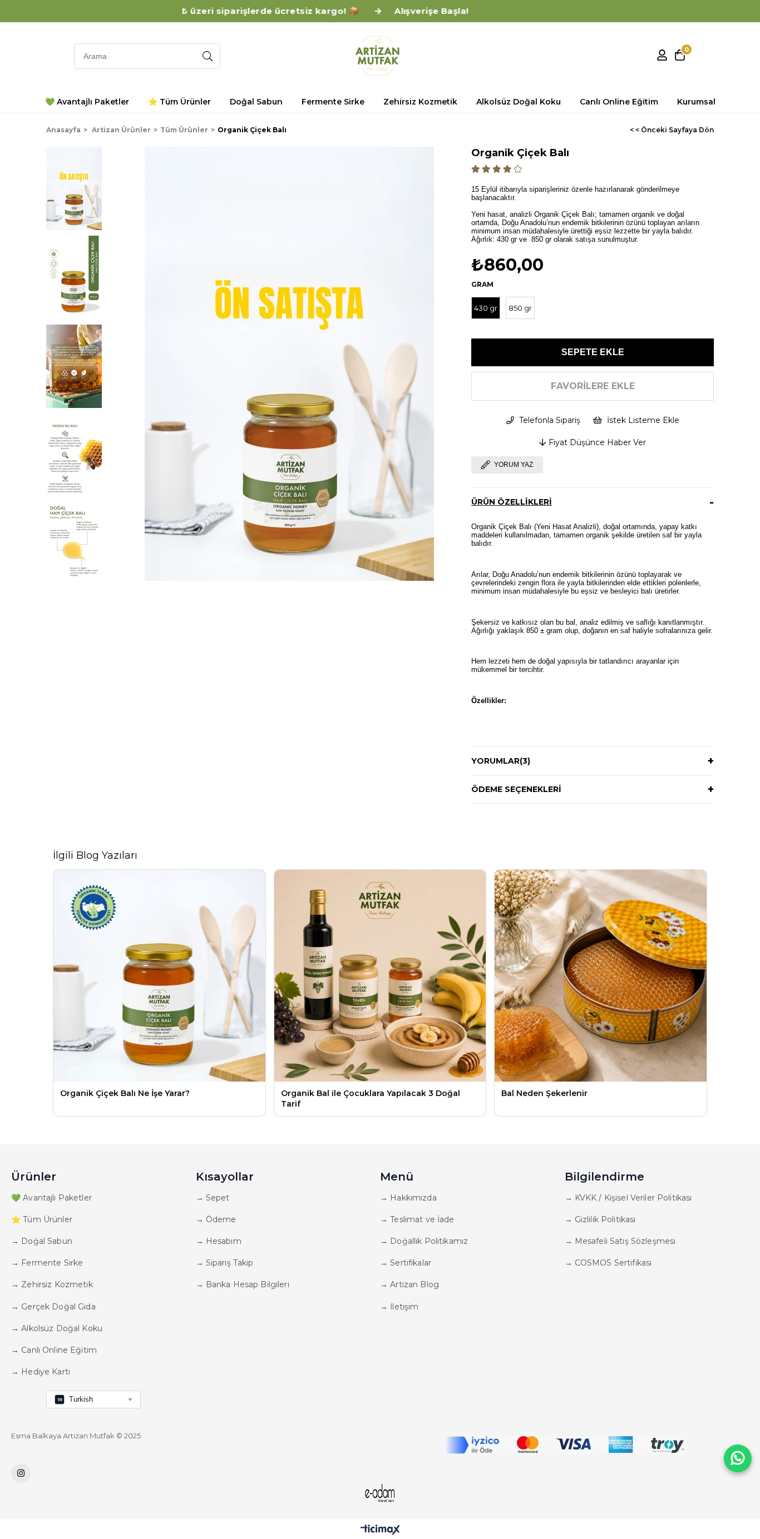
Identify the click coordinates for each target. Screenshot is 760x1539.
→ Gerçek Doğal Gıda (53, 1307)
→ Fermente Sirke (47, 1263)
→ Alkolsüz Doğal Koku (56, 1328)
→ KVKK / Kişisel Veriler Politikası (628, 1198)
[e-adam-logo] (380, 1493)
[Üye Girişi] (662, 56)
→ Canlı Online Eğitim (54, 1350)
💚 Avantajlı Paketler (51, 1198)
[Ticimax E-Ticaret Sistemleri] (380, 1530)
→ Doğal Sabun (41, 1241)
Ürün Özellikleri (511, 502)
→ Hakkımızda (408, 1198)
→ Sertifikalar (405, 1263)
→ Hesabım (218, 1241)
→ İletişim (399, 1307)
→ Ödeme (216, 1219)
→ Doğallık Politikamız (424, 1241)
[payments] (564, 1445)
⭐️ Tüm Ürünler (41, 1219)
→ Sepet (213, 1198)
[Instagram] (21, 1473)
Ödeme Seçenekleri (516, 789)
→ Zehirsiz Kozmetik (52, 1284)
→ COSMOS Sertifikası (608, 1263)
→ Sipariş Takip (225, 1263)
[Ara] (207, 56)
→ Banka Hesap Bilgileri (242, 1284)
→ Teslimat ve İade (417, 1219)
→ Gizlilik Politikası (600, 1219)
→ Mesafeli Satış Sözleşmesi (620, 1241)
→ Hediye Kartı (40, 1372)
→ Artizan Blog (409, 1284)
